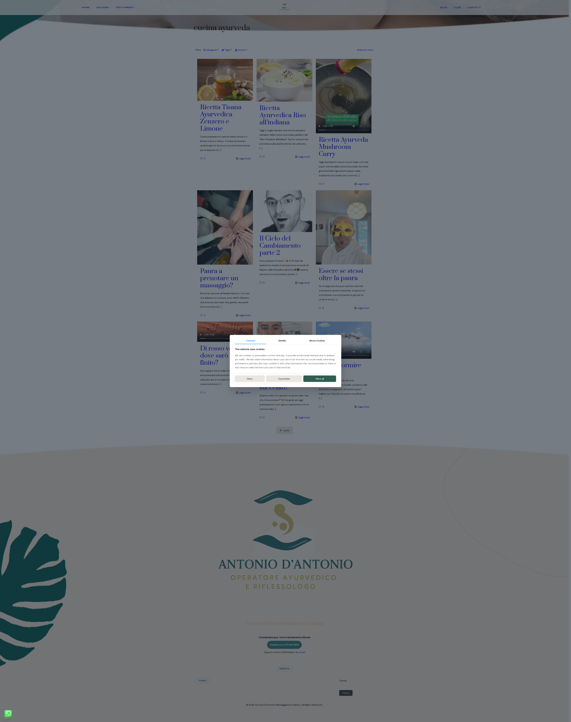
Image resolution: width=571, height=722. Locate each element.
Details (282, 340)
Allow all (319, 378)
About (317, 340)
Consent (250, 340)
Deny (250, 378)
